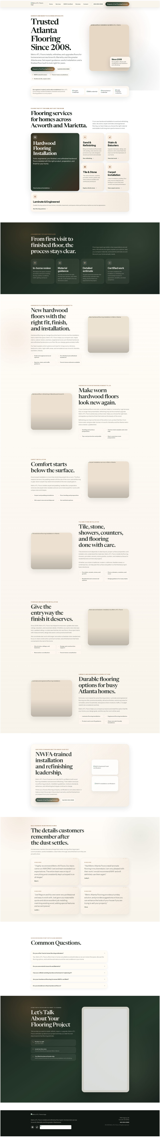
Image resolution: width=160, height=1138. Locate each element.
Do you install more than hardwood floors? (47, 985)
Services (58, 4)
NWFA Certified (68, 4)
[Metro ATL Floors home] (38, 4)
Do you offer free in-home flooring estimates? (48, 953)
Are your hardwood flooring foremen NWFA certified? (51, 979)
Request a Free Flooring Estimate (117, 4)
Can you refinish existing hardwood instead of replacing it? (52, 972)
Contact (85, 4)
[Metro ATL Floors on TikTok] (37, 1127)
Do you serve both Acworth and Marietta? (46, 966)
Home (51, 4)
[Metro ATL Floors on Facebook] (32, 1127)
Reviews (78, 4)
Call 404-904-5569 (63, 69)
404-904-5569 (98, 4)
